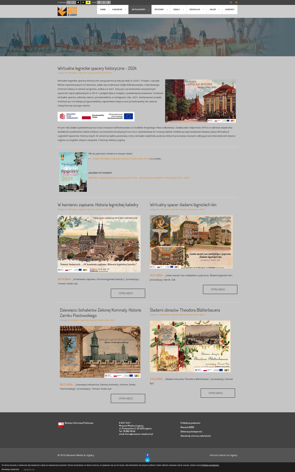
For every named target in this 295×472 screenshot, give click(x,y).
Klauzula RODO (187, 427)
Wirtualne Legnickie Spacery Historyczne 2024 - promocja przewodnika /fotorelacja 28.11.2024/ (139, 177)
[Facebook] (147, 455)
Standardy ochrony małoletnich (196, 435)
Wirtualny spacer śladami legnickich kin (183, 204)
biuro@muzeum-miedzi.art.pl (139, 433)
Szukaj (231, 2)
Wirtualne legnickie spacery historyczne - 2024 (97, 68)
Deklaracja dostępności (191, 431)
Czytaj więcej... (127, 293)
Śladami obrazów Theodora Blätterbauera (185, 310)
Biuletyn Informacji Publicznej (79, 422)
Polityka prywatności (190, 422)
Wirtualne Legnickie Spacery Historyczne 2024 (90, 72)
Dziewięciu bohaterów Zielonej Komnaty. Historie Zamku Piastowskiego (100, 312)
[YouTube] (147, 460)
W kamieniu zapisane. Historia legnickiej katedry (98, 204)
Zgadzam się (28, 469)
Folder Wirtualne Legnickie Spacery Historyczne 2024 (121, 158)
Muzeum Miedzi (218, 455)
